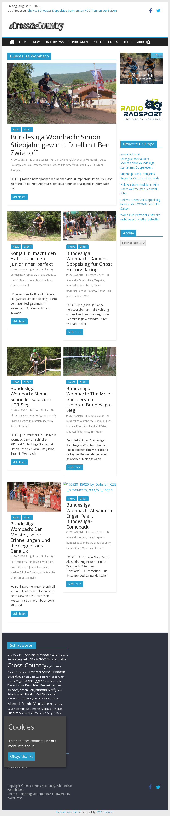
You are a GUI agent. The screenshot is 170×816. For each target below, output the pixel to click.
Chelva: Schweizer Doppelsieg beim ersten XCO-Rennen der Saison (72, 10)
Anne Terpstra (96, 280)
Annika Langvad (17, 659)
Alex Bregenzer (19, 415)
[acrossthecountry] (36, 21)
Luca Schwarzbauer (49, 698)
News (16, 129)
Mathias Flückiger (45, 713)
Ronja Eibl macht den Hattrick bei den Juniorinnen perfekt (33, 258)
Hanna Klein (105, 291)
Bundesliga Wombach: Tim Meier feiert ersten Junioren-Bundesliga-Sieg (89, 399)
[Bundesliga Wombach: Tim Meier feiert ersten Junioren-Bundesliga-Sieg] (89, 349)
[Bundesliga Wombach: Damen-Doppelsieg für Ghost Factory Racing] (89, 214)
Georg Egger (33, 681)
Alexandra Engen (76, 280)
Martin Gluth (26, 713)
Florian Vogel (15, 681)
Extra (113, 42)
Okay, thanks (21, 756)
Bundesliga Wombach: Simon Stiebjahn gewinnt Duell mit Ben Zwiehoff (60, 144)
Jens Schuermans (31, 165)
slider (27, 129)
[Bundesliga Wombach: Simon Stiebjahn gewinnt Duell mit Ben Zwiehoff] (61, 65)
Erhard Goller (40, 159)
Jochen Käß (26, 690)
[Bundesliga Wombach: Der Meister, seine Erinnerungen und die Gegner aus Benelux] (34, 484)
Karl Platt (41, 694)
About (142, 42)
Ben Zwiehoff (62, 159)
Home (23, 42)
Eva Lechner (43, 676)
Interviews (55, 42)
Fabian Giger (57, 676)
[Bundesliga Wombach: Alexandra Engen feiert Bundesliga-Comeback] (89, 484)
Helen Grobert (41, 685)
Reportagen (78, 42)
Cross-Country (46, 274)
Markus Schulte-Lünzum (56, 165)
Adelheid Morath (38, 654)
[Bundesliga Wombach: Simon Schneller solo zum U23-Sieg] (34, 349)
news (37, 42)
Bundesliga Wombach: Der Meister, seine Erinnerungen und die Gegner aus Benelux (30, 537)
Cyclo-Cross (54, 666)
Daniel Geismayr (17, 672)
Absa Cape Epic (15, 655)
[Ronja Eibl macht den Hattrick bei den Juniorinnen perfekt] (34, 214)
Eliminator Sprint (39, 672)
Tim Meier (96, 431)
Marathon (43, 703)
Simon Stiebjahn (26, 578)
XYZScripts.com (105, 812)
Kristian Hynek (29, 698)
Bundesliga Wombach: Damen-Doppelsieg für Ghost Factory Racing (89, 261)
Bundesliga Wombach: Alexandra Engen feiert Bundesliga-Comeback (89, 516)
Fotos (127, 42)
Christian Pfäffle (56, 659)
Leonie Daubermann (23, 280)
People (98, 42)
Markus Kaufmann (27, 709)
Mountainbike (80, 165)
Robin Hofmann (20, 426)
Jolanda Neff (45, 689)
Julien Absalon (26, 694)
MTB (92, 165)
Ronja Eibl (23, 285)
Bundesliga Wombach (85, 159)
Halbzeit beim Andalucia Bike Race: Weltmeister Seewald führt (139, 189)
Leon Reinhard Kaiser (95, 426)
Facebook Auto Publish (68, 812)
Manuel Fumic (19, 703)
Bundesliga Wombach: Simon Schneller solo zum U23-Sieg (31, 396)
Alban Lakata (60, 655)
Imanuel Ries (73, 426)
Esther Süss (28, 676)
